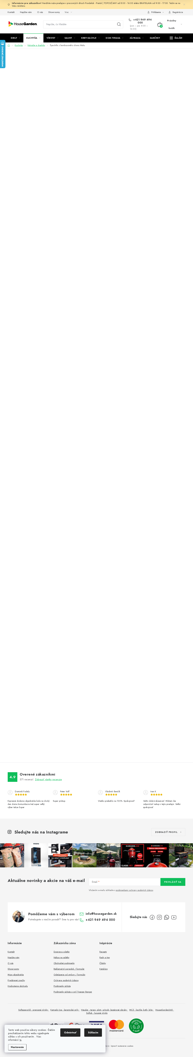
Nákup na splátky (61, 957)
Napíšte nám (26, 12)
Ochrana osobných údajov (66, 980)
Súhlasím (93, 1032)
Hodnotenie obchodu (18, 986)
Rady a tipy (105, 957)
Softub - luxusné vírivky (97, 1013)
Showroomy (54, 12)
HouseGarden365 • (164, 1009)
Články (103, 963)
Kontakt (11, 12)
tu (21, 1040)
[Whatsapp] (166, 917)
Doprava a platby (62, 951)
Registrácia (178, 12)
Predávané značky (16, 980)
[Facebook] (152, 917)
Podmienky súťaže (62, 986)
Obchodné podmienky (64, 963)
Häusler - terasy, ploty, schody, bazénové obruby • (104, 1009)
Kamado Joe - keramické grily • (65, 1009)
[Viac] (176, 37)
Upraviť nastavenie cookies (122, 1046)
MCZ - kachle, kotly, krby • (141, 1009)
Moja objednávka (16, 974)
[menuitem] (15, 37)
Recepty (103, 951)
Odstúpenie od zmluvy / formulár (69, 974)
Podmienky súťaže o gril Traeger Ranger (73, 991)
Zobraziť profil (166, 832)
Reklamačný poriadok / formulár (69, 968)
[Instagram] (159, 917)
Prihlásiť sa (173, 881)
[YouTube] (173, 917)
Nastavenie (17, 1047)
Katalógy (104, 968)
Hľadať (119, 24)
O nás (40, 12)
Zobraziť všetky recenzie (48, 779)
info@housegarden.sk (101, 914)
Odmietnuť (70, 1032)
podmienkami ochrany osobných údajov (134, 890)
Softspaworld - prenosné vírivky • (33, 1009)
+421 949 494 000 (142, 21)
